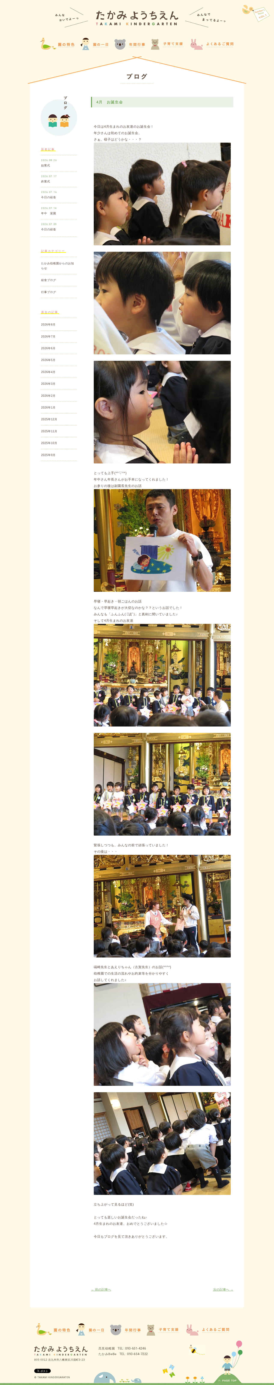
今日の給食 (48, 197)
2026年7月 (48, 336)
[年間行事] (125, 1334)
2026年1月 (48, 407)
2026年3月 (48, 383)
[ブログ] (137, 77)
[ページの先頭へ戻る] (227, 1381)
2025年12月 (49, 419)
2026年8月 (48, 324)
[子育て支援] (163, 1334)
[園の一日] (94, 49)
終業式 (45, 181)
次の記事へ (223, 1289)
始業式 (45, 165)
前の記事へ (101, 1289)
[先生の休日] (256, 12)
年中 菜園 (48, 213)
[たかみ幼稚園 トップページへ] (137, 24)
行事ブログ (48, 292)
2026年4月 (48, 372)
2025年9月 (48, 455)
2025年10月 (49, 443)
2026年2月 (48, 395)
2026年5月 (48, 360)
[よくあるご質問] (211, 48)
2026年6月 (48, 348)
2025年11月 (49, 431)
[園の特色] (53, 1334)
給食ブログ (48, 280)
